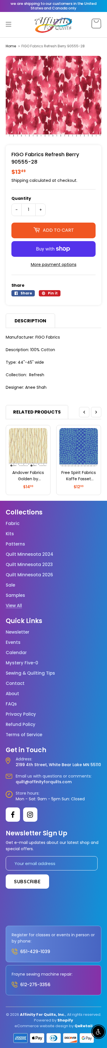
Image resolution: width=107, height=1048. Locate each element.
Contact (15, 683)
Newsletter (17, 632)
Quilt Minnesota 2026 (29, 574)
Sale (10, 585)
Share (18, 285)
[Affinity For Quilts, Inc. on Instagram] (30, 814)
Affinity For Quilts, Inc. (42, 1014)
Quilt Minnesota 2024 (29, 554)
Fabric (12, 523)
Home (11, 46)
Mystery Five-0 (22, 663)
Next (96, 412)
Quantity (21, 198)
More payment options (53, 264)
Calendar (16, 652)
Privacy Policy (21, 714)
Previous (84, 412)
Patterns (15, 544)
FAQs (11, 704)
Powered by (45, 1020)
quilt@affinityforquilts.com (44, 782)
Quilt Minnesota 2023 (29, 564)
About (12, 693)
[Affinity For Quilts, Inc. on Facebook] (13, 814)
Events (13, 642)
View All (14, 605)
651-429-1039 (35, 952)
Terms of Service (24, 734)
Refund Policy (20, 724)
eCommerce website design (41, 1026)
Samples (15, 595)
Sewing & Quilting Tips (30, 673)
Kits (10, 533)
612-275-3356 (35, 985)
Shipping (19, 180)
